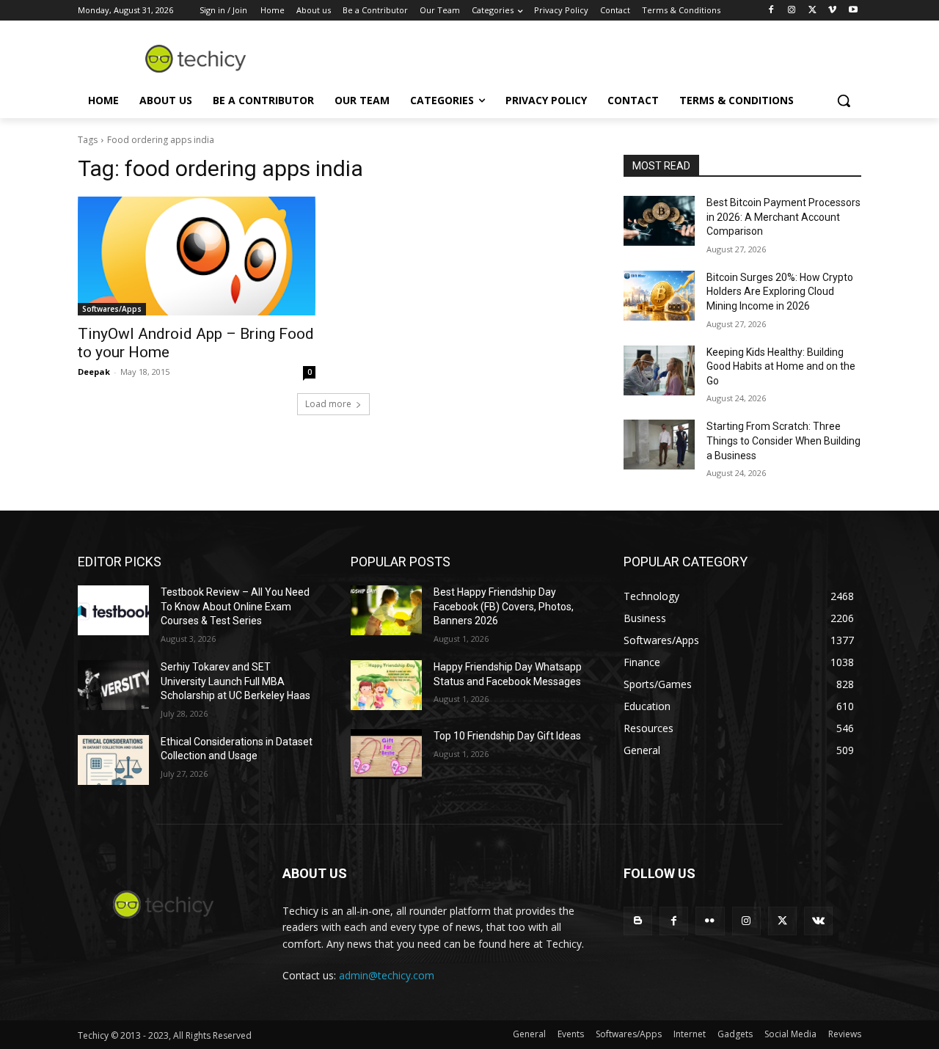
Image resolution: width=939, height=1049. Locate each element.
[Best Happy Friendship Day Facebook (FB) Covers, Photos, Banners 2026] (386, 610)
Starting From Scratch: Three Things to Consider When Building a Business (783, 440)
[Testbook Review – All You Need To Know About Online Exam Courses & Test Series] (113, 610)
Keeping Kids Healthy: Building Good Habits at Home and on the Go (780, 366)
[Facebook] (771, 10)
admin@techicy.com (386, 975)
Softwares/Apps (112, 309)
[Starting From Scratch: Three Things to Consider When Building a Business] (659, 444)
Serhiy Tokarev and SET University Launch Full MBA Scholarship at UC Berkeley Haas (235, 681)
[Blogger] (638, 921)
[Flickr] (709, 921)
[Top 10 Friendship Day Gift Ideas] (386, 754)
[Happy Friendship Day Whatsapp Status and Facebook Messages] (386, 685)
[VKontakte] (818, 921)
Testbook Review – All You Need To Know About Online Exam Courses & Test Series (235, 606)
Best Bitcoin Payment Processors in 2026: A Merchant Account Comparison (783, 217)
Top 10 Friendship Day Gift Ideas (507, 736)
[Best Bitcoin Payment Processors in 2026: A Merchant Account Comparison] (659, 221)
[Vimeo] (832, 10)
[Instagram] (791, 10)
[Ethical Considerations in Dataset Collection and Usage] (113, 760)
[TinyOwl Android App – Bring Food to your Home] (196, 256)
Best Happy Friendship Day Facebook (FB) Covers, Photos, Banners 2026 (504, 606)
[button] (843, 100)
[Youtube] (852, 10)
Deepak (94, 371)
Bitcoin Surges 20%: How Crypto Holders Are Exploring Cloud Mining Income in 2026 (779, 291)
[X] (812, 10)
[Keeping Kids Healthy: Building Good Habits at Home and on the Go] (659, 370)
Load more (328, 404)
